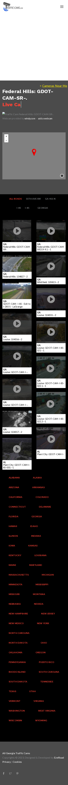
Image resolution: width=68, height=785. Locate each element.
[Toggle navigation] (61, 6)
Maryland (35, 565)
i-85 (27, 207)
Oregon (41, 652)
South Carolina (49, 671)
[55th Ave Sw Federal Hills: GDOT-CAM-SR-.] (17, 225)
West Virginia (46, 710)
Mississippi (42, 584)
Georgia (42, 207)
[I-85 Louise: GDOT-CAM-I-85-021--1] (51, 328)
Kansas (32, 545)
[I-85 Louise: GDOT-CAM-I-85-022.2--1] (51, 399)
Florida (13, 516)
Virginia (39, 701)
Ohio (44, 642)
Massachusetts (19, 574)
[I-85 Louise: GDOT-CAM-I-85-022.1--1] (51, 363)
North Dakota (18, 642)
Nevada (38, 603)
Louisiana (40, 555)
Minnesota (15, 584)
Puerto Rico (46, 662)
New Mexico (16, 623)
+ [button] (6, 136)
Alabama (14, 477)
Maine (12, 565)
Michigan (48, 574)
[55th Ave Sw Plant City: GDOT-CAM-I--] (51, 432)
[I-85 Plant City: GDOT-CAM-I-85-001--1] (17, 445)
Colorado (42, 497)
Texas (12, 691)
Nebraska (15, 603)
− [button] (6, 140)
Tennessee (46, 681)
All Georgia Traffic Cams (16, 753)
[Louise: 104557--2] (17, 416)
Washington (17, 710)
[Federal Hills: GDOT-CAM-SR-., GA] (34, 152)
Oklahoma (15, 652)
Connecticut (17, 506)
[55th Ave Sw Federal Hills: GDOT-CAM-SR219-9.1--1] (51, 225)
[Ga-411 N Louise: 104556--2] (17, 321)
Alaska (37, 477)
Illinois (13, 536)
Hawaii (13, 526)
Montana (39, 594)
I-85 (19, 207)
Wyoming (41, 720)
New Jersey (48, 613)
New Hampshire (18, 613)
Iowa (12, 545)
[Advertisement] (34, 47)
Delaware (45, 506)
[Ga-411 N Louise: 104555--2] (51, 297)
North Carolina (19, 633)
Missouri (14, 594)
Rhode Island (17, 671)
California (15, 497)
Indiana (36, 536)
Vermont (14, 701)
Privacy (6, 761)
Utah (32, 691)
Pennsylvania (17, 662)
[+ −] (34, 155)
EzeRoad (59, 757)
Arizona (14, 487)
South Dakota (18, 681)
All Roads (15, 198)
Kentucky (15, 555)
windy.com (30, 118)
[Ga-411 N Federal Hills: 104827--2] (17, 259)
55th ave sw (33, 198)
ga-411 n (50, 198)
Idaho (34, 526)
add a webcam (45, 118)
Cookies (17, 761)
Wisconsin (15, 720)
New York (43, 623)
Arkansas (38, 487)
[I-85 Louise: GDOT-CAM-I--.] (17, 352)
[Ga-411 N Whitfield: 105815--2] (51, 264)
